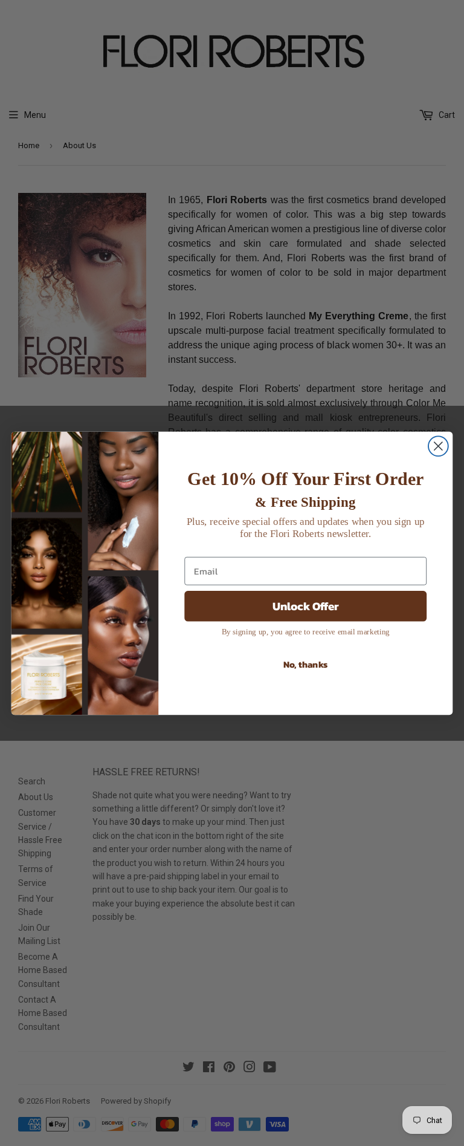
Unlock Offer (305, 605)
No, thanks (305, 664)
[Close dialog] (438, 446)
